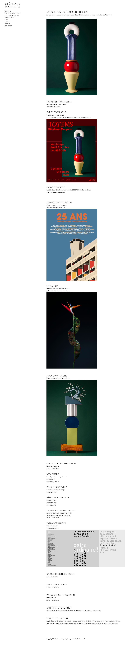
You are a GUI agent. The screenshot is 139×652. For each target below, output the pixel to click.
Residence (9, 17)
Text (7, 19)
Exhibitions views (13, 13)
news (7, 22)
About (7, 24)
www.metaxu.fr (51, 505)
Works (8, 11)
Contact (8, 26)
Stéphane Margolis (12, 5)
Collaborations (12, 15)
